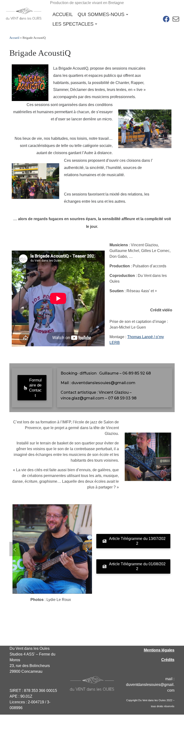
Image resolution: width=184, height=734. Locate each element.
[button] (15, 549)
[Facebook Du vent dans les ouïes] (166, 20)
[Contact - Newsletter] (175, 20)
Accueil (14, 37)
